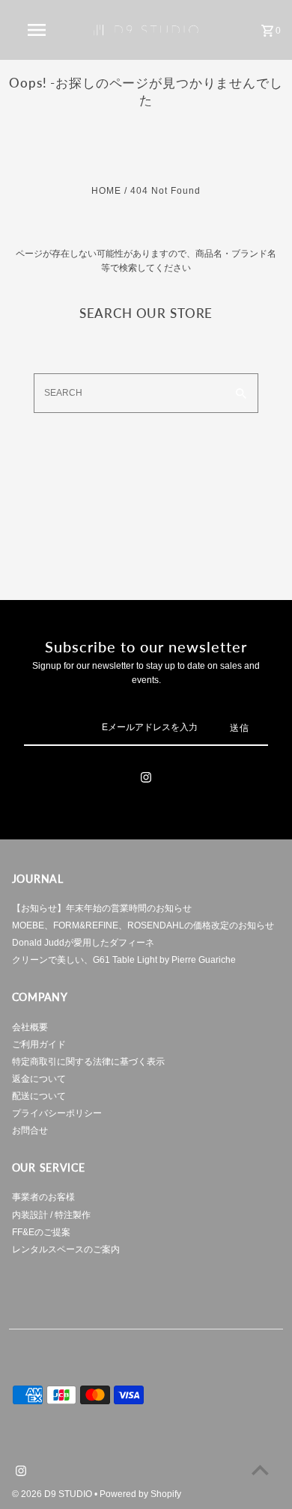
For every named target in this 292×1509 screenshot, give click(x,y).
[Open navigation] (36, 30)
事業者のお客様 (43, 1197)
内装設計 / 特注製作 (51, 1215)
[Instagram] (146, 779)
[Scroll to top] (260, 1470)
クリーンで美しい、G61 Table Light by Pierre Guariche (124, 960)
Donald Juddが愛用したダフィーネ (83, 942)
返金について (39, 1079)
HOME (106, 191)
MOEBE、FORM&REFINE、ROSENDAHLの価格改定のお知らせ (143, 925)
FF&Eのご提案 (41, 1232)
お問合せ (30, 1130)
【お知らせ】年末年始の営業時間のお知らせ (102, 908)
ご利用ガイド (39, 1044)
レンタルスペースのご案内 (66, 1249)
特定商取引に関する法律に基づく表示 (88, 1061)
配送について (39, 1096)
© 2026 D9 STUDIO (53, 1494)
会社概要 (30, 1027)
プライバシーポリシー (57, 1113)
